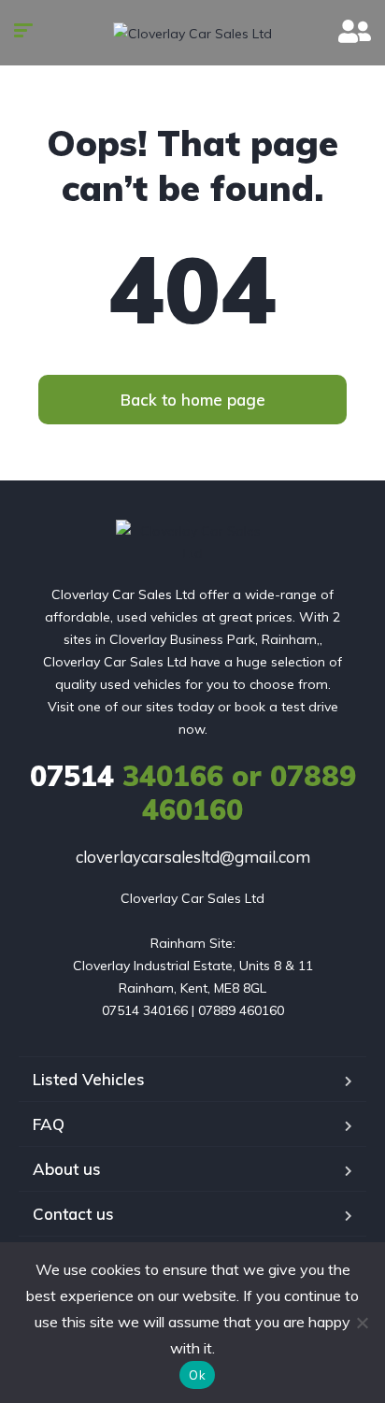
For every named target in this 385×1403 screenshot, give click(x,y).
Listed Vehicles (89, 1079)
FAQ (48, 1124)
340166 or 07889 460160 (193, 792)
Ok (197, 1374)
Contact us (73, 1214)
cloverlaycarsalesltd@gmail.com (193, 856)
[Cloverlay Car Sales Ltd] (192, 32)
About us (67, 1169)
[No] (361, 1322)
